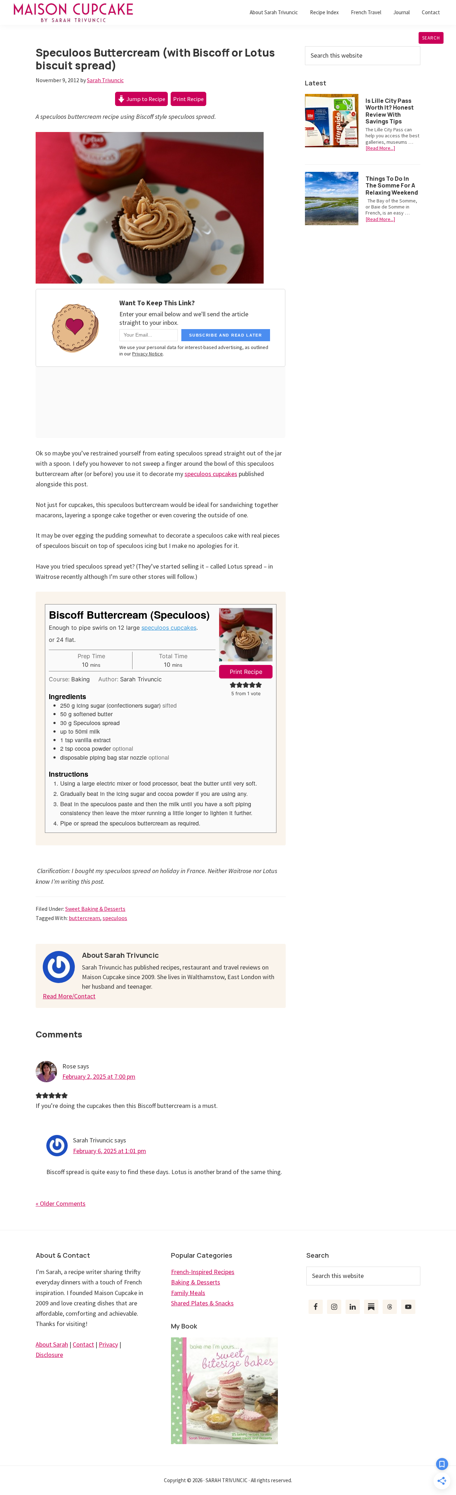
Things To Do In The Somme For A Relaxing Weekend (392, 185)
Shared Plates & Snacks (202, 1303)
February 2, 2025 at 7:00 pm (98, 1076)
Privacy (108, 1344)
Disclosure (49, 1355)
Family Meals (188, 1293)
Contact (83, 1344)
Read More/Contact (69, 996)
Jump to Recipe (145, 98)
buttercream (84, 917)
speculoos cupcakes (211, 474)
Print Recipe (188, 98)
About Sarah (52, 1344)
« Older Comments (61, 1203)
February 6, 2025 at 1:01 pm (109, 1151)
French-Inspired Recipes (202, 1272)
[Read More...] (380, 148)
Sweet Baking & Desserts (95, 908)
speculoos (115, 917)
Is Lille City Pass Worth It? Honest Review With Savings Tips (390, 111)
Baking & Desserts (195, 1282)
